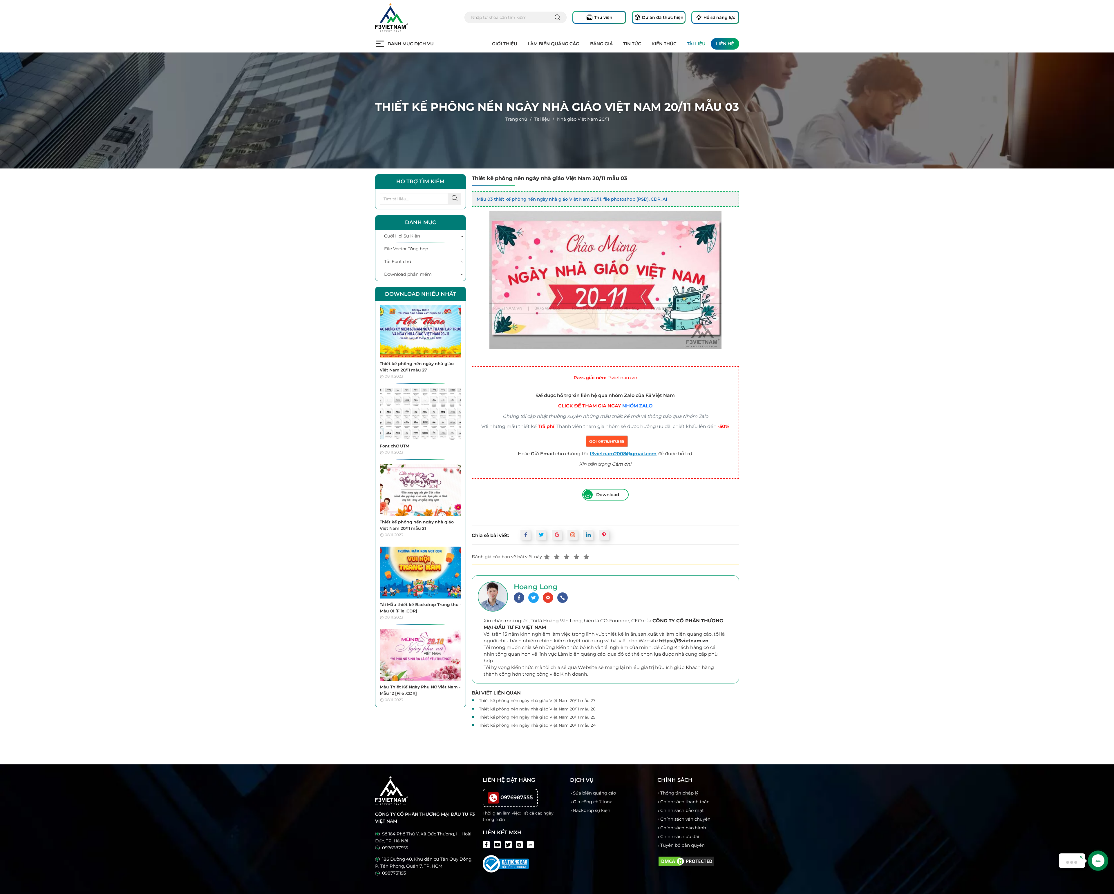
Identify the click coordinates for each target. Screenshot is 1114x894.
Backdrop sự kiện (591, 810)
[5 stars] (586, 557)
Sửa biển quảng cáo (594, 793)
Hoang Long (536, 587)
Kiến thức (664, 43)
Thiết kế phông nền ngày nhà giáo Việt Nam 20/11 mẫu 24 (537, 725)
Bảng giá (601, 43)
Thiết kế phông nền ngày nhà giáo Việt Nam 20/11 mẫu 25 (537, 717)
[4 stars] (576, 557)
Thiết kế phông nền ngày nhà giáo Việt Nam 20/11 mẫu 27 (537, 700)
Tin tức (632, 43)
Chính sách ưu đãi (679, 836)
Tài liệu (696, 43)
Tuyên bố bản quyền (682, 845)
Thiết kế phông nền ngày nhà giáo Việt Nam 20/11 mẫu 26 (537, 709)
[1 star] (547, 557)
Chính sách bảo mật (682, 810)
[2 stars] (557, 557)
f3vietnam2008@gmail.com (623, 453)
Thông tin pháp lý (679, 793)
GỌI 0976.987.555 (606, 441)
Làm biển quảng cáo (554, 43)
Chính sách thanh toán (685, 801)
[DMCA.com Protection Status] (686, 860)
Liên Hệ (725, 43)
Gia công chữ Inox (592, 801)
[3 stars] (567, 557)
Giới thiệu (504, 43)
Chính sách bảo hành (683, 827)
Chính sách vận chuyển (685, 819)
